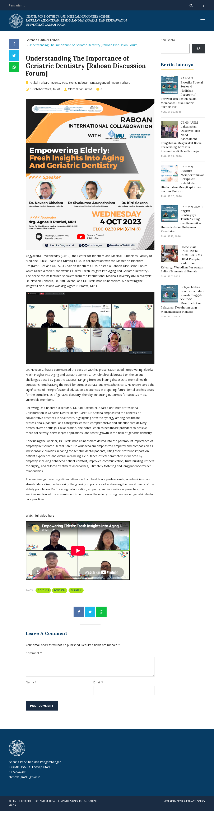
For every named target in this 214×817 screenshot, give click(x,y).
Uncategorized (100, 83)
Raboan (83, 83)
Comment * (34, 653)
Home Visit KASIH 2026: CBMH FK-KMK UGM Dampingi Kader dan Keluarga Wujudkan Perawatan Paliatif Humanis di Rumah (182, 259)
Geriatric (76, 590)
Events (55, 83)
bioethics (43, 590)
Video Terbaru (120, 83)
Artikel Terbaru (50, 40)
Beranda (31, 40)
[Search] (198, 48)
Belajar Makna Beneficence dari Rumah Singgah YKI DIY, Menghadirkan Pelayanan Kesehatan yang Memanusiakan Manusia (182, 299)
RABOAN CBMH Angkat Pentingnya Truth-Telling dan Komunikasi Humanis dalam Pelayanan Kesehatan (182, 219)
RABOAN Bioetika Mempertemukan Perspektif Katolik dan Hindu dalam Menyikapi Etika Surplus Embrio (182, 179)
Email (97, 682)
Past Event (69, 83)
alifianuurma (84, 89)
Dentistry (59, 590)
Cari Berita (168, 40)
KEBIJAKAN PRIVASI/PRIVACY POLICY (184, 801)
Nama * (31, 682)
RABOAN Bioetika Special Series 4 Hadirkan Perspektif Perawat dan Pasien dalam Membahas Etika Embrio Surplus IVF (182, 92)
